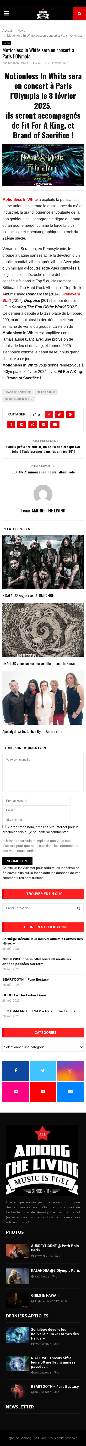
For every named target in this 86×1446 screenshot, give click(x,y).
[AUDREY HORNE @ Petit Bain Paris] (17, 1251)
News (7, 43)
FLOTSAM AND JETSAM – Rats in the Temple (38, 1011)
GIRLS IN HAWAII (45, 1295)
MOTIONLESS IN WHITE (18, 399)
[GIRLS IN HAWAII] (17, 1300)
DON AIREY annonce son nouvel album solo (43, 471)
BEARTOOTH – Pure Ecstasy (25, 979)
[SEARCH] (78, 908)
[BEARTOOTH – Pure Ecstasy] (17, 1391)
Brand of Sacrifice (18, 392)
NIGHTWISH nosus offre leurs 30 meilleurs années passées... (53, 1362)
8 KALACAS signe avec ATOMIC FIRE (28, 595)
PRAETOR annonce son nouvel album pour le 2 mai (38, 663)
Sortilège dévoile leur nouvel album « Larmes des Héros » (55, 1333)
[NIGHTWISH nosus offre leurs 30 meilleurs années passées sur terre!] (17, 1363)
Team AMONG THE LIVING (25, 63)
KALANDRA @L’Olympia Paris (55, 1270)
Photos (15, 1232)
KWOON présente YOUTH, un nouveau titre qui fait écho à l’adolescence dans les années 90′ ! (43, 449)
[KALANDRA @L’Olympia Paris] (17, 1275)
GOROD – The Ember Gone (24, 995)
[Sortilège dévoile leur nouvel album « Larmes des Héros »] (17, 1334)
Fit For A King (46, 392)
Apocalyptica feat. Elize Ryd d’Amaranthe (32, 731)
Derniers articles (27, 1316)
